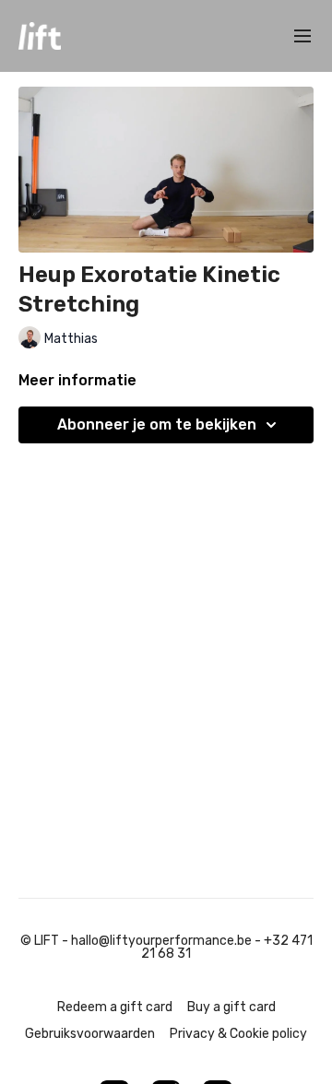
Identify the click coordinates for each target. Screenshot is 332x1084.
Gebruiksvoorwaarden (90, 1034)
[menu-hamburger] (302, 36)
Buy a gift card (231, 1007)
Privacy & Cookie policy (238, 1034)
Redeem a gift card (114, 1007)
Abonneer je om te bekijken (156, 424)
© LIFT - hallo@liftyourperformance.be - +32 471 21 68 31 (166, 947)
